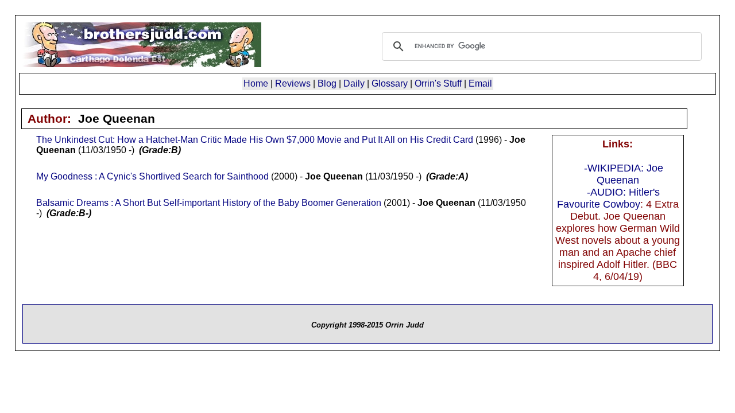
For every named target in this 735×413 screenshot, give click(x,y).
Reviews (293, 83)
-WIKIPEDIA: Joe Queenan (623, 174)
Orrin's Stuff (438, 83)
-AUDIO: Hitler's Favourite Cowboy (608, 198)
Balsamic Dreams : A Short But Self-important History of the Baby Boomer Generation (208, 203)
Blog (327, 83)
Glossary (390, 83)
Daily (354, 83)
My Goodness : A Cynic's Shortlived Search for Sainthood (152, 176)
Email (480, 83)
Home (255, 83)
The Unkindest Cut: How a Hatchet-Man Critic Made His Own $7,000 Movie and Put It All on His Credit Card (254, 140)
